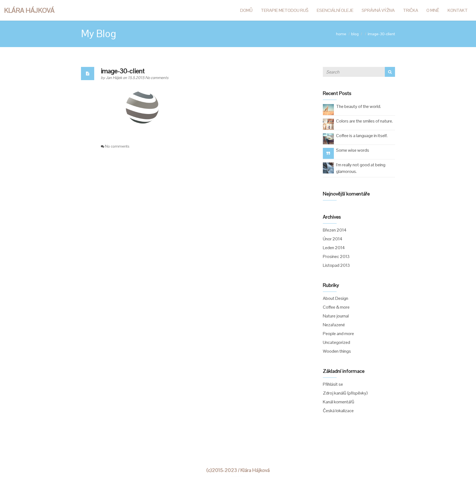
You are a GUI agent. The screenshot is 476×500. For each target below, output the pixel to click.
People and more (338, 333)
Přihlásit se (333, 384)
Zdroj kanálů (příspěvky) (345, 393)
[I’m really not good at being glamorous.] (328, 167)
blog (355, 33)
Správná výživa (378, 10)
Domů (246, 10)
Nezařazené (334, 325)
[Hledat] (390, 72)
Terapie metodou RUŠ (285, 10)
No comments (156, 77)
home (341, 33)
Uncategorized (336, 342)
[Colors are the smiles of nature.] (328, 124)
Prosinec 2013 (336, 256)
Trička (410, 10)
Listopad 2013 (336, 265)
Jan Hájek (114, 77)
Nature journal (336, 316)
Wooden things (337, 351)
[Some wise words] (328, 153)
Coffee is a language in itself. (362, 135)
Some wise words (352, 150)
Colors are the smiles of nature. (364, 121)
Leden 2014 (334, 248)
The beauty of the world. (358, 106)
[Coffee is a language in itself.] (328, 138)
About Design (335, 298)
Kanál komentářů (338, 402)
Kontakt (458, 10)
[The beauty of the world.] (328, 109)
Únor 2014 (332, 239)
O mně (432, 10)
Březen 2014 (335, 230)
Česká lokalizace (338, 411)
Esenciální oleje (335, 10)
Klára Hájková (29, 10)
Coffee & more (336, 307)
